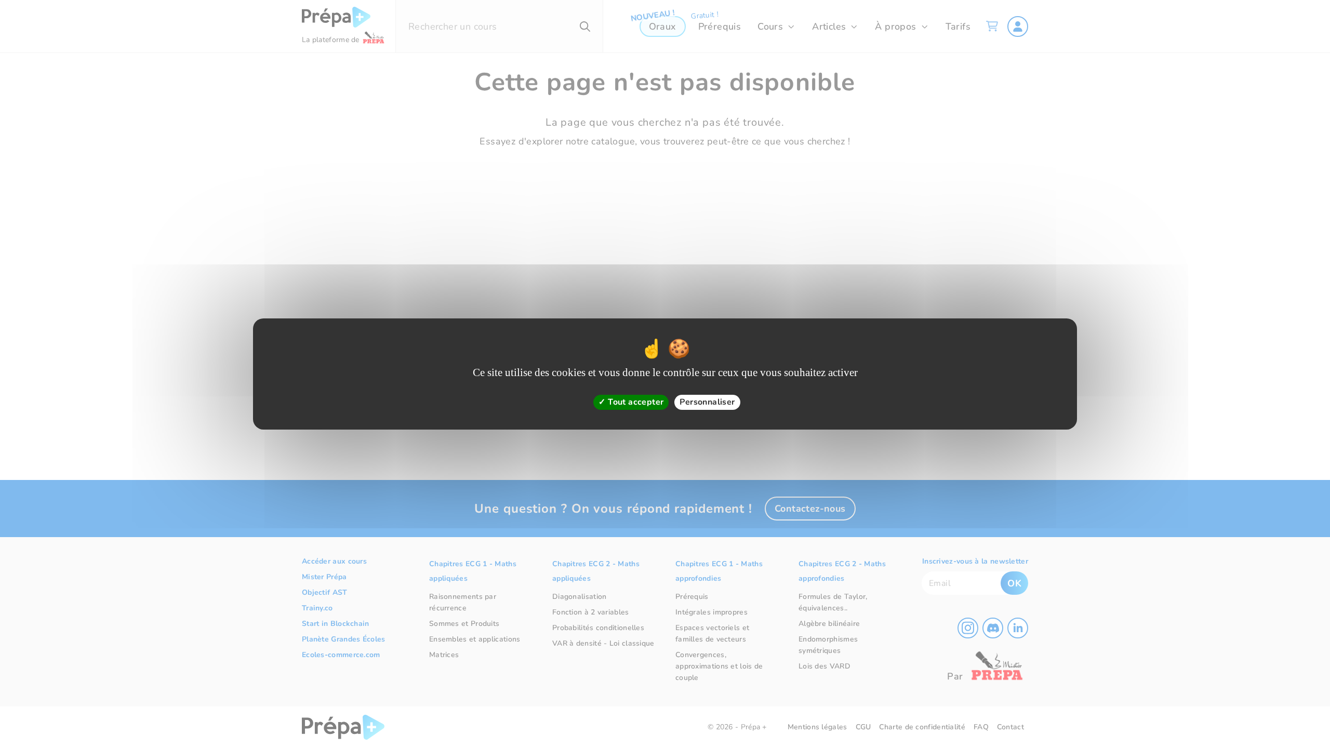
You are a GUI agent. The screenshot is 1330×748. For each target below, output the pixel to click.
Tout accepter (635, 402)
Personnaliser (707, 402)
